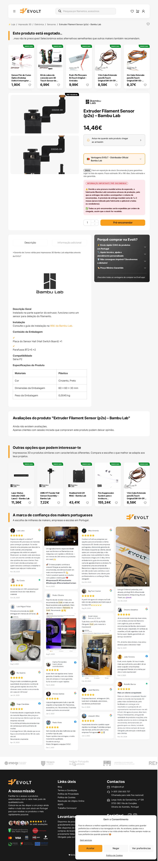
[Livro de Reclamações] (39, 830)
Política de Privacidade (68, 794)
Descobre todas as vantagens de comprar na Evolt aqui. (121, 277)
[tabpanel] (50, 326)
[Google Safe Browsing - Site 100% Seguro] (18, 830)
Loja (13, 24)
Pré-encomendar (123, 222)
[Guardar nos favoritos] (148, 24)
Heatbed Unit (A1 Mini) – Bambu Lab (77, 494)
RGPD (60, 804)
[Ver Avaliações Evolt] (79, 639)
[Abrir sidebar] (14, 11)
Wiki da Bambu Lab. (61, 325)
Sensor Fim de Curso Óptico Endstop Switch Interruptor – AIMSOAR (21, 79)
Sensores (51, 24)
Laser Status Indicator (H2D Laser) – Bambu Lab (20, 496)
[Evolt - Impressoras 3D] (30, 11)
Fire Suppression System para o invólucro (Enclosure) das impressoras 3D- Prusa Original (106, 500)
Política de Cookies (114, 855)
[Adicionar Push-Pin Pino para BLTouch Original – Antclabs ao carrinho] (87, 66)
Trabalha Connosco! (67, 808)
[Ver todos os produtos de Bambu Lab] (93, 101)
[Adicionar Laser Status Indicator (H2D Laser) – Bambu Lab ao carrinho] (29, 484)
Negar (116, 848)
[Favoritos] (132, 11)
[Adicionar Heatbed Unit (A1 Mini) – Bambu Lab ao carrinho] (87, 484)
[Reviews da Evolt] (29, 822)
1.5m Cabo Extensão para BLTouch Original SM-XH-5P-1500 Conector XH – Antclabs (107, 80)
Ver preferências (141, 848)
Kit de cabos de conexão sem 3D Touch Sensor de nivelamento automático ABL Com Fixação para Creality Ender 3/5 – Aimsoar (49, 85)
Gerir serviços (86, 840)
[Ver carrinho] (137, 11)
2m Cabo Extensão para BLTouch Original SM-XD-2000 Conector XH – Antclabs (136, 80)
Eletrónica (39, 24)
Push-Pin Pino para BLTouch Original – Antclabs (77, 78)
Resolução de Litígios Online (71, 801)
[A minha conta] (143, 11)
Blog (60, 787)
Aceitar (90, 848)
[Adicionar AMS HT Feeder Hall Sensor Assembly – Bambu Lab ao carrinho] (58, 484)
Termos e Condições (67, 790)
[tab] (30, 242)
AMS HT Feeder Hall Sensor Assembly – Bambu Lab (49, 496)
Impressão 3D (24, 24)
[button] (44, 114)
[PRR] (28, 843)
